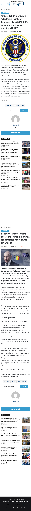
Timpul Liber (16, 504)
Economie (9, 504)
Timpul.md (15, 125)
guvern (9, 105)
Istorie (21, 501)
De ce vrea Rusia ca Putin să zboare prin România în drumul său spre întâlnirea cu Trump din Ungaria (10, 143)
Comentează (15, 133)
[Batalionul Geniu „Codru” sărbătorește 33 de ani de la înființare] (26, 158)
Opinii (16, 501)
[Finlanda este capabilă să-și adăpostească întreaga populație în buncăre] (26, 187)
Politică (12, 501)
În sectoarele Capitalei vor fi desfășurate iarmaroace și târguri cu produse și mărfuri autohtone (10, 179)
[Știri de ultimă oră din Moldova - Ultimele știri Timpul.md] (15, 4)
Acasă (3, 9)
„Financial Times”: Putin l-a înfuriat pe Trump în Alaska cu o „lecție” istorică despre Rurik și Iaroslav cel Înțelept (9, 150)
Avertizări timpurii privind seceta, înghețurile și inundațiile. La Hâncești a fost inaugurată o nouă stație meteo (10, 164)
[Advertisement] (15, 207)
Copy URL (24, 110)
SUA (23, 105)
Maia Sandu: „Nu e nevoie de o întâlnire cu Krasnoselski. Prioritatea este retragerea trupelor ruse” (10, 172)
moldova (16, 105)
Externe (26, 501)
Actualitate (9, 9)
